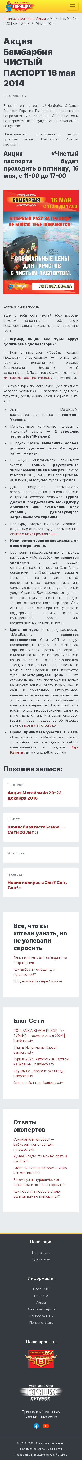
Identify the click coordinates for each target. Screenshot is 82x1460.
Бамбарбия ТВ (41, 1316)
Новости (41, 1296)
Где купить (41, 1259)
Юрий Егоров (58, 1454)
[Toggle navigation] (73, 6)
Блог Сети (41, 1289)
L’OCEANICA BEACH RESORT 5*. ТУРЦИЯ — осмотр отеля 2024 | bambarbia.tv (39, 1035)
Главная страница (17, 18)
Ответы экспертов (41, 1309)
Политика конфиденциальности (41, 1449)
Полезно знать (41, 1323)
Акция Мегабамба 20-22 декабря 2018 (35, 795)
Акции (41, 18)
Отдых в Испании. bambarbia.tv (38, 1083)
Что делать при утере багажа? (37, 981)
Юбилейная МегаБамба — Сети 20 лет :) (36, 830)
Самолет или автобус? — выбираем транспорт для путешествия (33, 1144)
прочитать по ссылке (39, 725)
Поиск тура (41, 1252)
